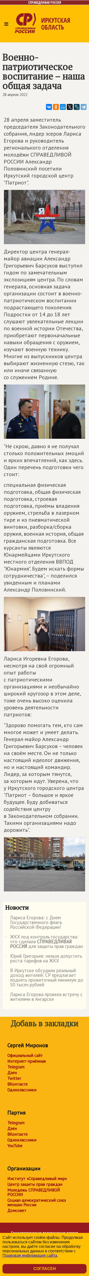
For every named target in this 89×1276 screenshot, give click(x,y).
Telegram (15, 1067)
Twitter (14, 1078)
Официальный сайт (25, 1055)
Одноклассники (21, 1090)
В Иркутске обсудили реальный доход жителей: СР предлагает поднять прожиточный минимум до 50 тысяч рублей (44, 978)
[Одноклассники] (56, 107)
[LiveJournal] (77, 107)
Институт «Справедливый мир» (37, 1178)
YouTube (14, 1145)
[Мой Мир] (63, 107)
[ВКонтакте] (49, 107)
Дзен (12, 1072)
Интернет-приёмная (26, 1061)
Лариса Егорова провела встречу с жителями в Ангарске (44, 997)
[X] (70, 107)
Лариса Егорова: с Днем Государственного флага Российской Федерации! (33, 922)
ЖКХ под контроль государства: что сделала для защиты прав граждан (44, 942)
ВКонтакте (17, 1084)
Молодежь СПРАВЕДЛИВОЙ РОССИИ (33, 1192)
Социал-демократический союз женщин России (36, 1202)
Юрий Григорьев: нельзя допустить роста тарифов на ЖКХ (43, 959)
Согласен (44, 1269)
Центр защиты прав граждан (34, 1184)
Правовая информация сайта (29, 1255)
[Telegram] (84, 107)
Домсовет (16, 1210)
